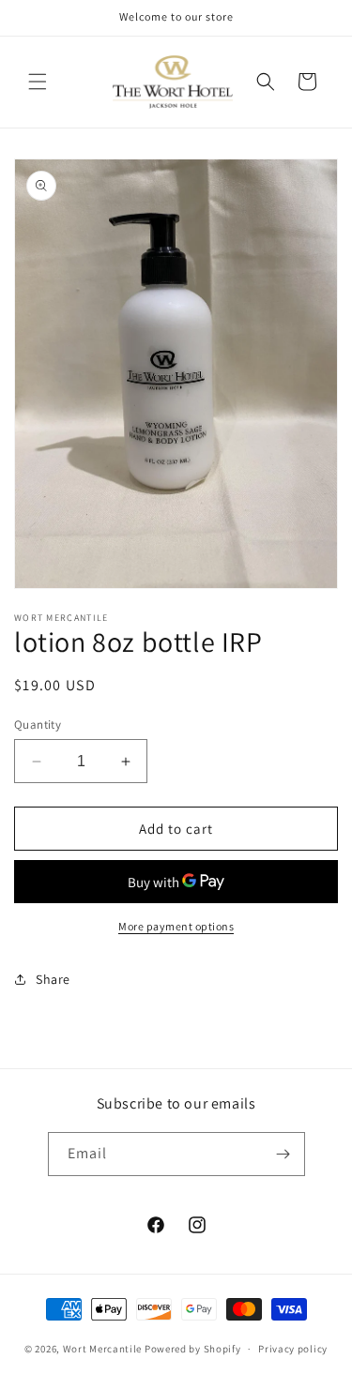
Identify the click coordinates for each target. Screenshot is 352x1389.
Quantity (37, 724)
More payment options (176, 926)
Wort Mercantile (103, 1348)
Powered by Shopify (193, 1348)
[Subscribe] (283, 1154)
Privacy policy (293, 1348)
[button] (37, 81)
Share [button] (53, 979)
